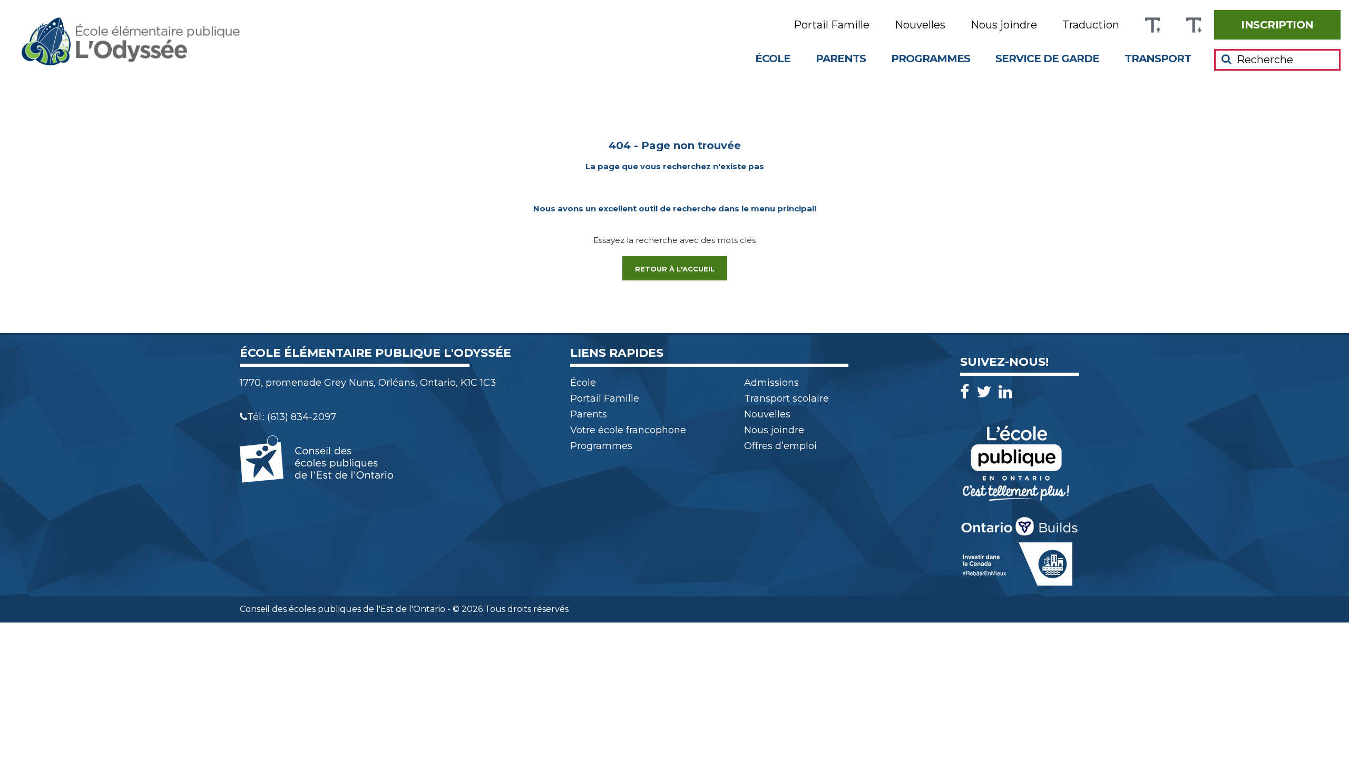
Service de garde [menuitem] (1047, 58)
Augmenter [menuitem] (1152, 25)
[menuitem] (1277, 25)
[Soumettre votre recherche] (1226, 59)
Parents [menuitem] (841, 58)
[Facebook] (967, 392)
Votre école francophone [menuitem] (628, 430)
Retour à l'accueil (675, 269)
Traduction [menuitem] (1090, 25)
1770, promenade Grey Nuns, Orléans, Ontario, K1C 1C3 (368, 382)
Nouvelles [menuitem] (920, 25)
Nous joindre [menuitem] (1004, 25)
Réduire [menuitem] (1193, 25)
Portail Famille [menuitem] (831, 25)
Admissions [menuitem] (771, 382)
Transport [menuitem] (1158, 58)
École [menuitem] (772, 58)
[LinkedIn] (1005, 392)
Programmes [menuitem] (930, 58)
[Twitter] (986, 392)
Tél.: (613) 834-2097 (291, 417)
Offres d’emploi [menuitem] (780, 446)
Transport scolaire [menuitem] (786, 398)
